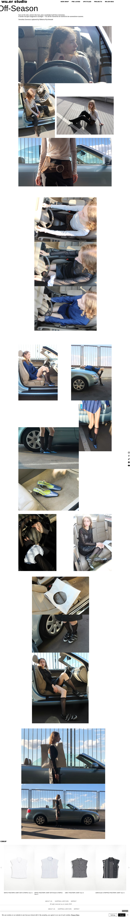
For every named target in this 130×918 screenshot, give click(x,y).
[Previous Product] (1, 867)
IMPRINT (76, 909)
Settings (112, 915)
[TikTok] (129, 459)
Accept (122, 915)
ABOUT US (49, 901)
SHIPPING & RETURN (64, 909)
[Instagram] (129, 452)
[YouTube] (129, 465)
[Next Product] (129, 867)
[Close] (128, 914)
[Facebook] (129, 456)
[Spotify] (129, 462)
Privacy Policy (75, 915)
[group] (65, 870)
